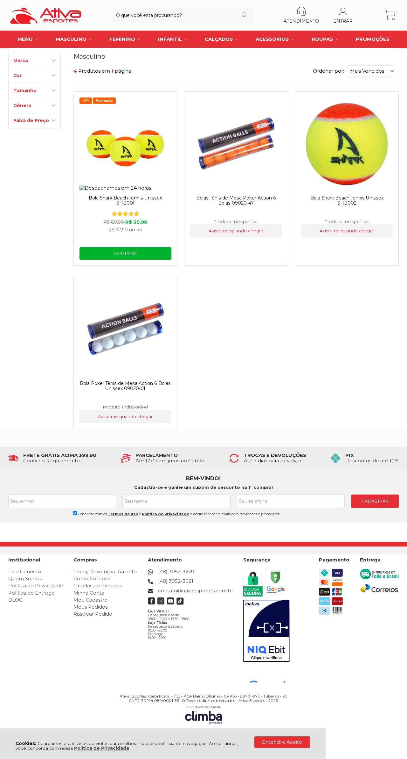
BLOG (15, 600)
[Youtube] (170, 603)
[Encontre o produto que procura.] (244, 15)
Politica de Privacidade (165, 514)
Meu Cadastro (90, 600)
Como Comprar (92, 578)
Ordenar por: (328, 71)
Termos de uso (123, 514)
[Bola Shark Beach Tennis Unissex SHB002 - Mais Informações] (347, 144)
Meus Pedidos (90, 607)
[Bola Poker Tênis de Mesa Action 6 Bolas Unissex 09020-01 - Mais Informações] (125, 329)
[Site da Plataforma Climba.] (203, 714)
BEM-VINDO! (203, 478)
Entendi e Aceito (282, 742)
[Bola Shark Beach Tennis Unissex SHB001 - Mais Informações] (125, 144)
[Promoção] (104, 101)
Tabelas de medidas (97, 585)
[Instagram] (161, 603)
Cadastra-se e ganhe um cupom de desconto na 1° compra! (203, 487)
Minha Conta (88, 593)
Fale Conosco (24, 571)
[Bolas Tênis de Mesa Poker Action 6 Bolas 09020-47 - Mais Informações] (236, 144)
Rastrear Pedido (92, 614)
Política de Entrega (31, 593)
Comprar (125, 253)
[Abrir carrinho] (391, 15)
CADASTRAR (375, 500)
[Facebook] (151, 603)
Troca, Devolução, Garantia (105, 571)
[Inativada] (266, 631)
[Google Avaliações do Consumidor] (269, 674)
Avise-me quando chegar (236, 230)
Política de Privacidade (101, 748)
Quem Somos (25, 578)
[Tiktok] (180, 603)
